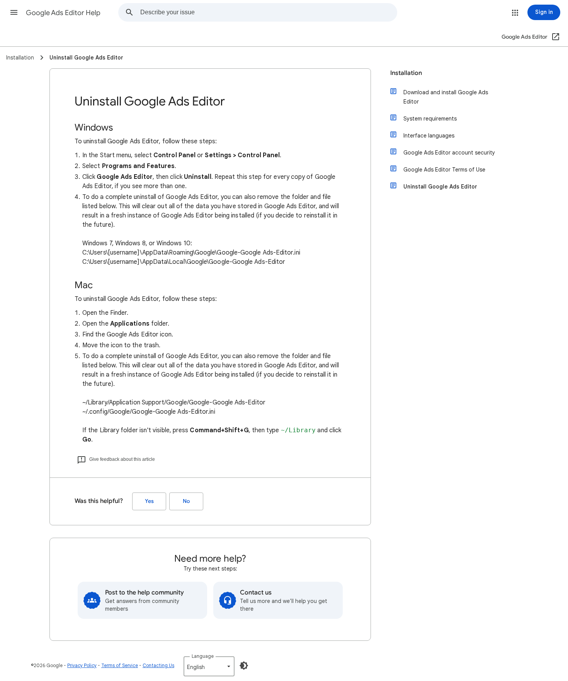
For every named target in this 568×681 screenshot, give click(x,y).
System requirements (430, 118)
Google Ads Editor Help (63, 12)
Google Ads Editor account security (449, 152)
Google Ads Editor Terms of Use (444, 169)
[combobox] (268, 12)
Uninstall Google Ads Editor (440, 186)
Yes (149, 501)
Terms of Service (119, 665)
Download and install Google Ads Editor (445, 97)
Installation (406, 73)
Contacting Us (158, 665)
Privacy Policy (82, 665)
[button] (14, 12)
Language (203, 656)
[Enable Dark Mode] (244, 665)
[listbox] (209, 666)
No (186, 501)
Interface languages (428, 135)
